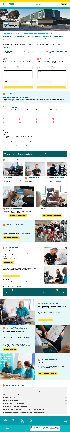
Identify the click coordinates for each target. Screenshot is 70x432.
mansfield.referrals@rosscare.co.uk (58, 51)
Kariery (31, 420)
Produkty (13, 419)
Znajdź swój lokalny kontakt (35, 0)
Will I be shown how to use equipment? (11, 394)
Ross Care (6, 428)
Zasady (31, 421)
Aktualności (22, 422)
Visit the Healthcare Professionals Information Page (47, 373)
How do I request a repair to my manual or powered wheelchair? (16, 406)
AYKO (9, 428)
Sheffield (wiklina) (5, 419)
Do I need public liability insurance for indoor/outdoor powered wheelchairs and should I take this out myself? (25, 412)
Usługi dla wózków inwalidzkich (14, 8)
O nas (43, 8)
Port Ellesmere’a (5, 420)
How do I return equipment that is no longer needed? (14, 403)
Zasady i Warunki (23, 421)
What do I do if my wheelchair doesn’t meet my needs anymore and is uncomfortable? (20, 389)
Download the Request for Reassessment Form (11, 275)
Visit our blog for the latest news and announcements (52, 215)
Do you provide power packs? (9, 397)
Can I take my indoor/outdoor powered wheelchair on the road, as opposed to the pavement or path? (23, 409)
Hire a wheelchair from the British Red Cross (11, 237)
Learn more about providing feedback (45, 319)
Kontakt (22, 420)
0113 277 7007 (31, 51)
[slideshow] (35, 20)
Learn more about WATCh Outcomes (10, 349)
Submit (18, 87)
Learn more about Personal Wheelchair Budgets (18, 215)
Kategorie (13, 420)
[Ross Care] (8, 4)
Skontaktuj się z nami (51, 8)
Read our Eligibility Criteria (8, 262)
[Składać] (59, 4)
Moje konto (64, 4)
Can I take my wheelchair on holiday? (10, 400)
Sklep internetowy (34, 8)
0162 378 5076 (9, 51)
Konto (30, 419)
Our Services (25, 8)
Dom (4, 8)
